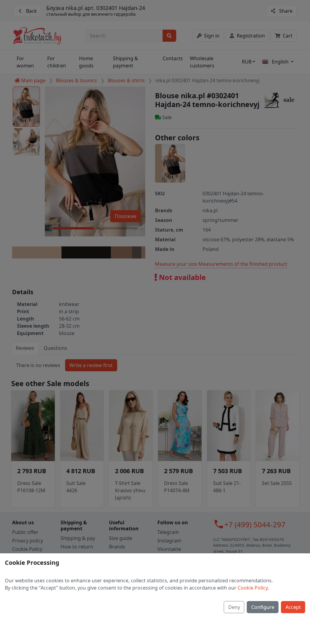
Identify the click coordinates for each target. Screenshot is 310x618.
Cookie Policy (253, 587)
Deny (234, 607)
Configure (262, 607)
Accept (293, 607)
